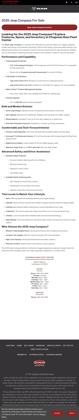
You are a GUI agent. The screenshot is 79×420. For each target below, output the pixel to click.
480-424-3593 (42, 273)
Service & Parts (54, 346)
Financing (40, 346)
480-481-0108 (42, 297)
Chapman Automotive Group (43, 374)
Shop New (10, 346)
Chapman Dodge (36, 355)
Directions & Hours (39, 349)
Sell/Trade (29, 346)
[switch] (76, 2)
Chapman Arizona (54, 355)
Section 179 (68, 346)
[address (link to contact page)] (66, 2)
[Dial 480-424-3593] (71, 2)
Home (19, 346)
